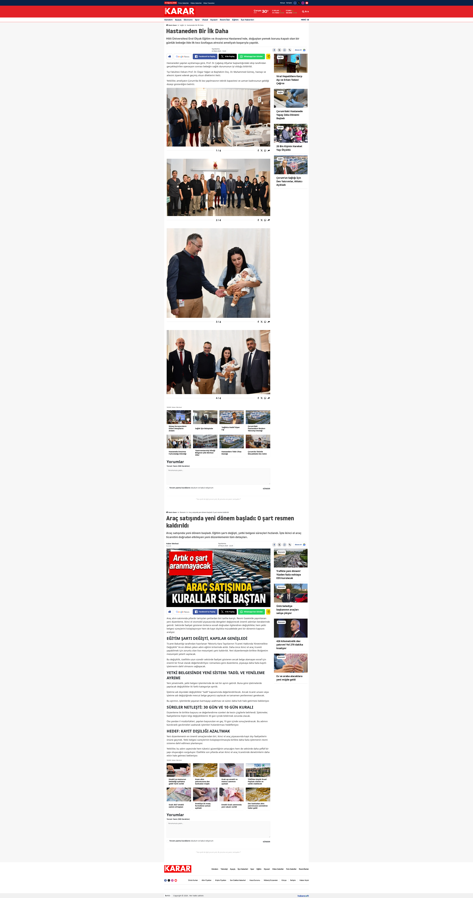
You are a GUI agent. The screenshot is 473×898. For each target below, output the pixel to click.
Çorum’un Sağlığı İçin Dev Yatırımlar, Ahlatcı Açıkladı (289, 181)
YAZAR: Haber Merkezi (174, 407)
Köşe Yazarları (208, 3)
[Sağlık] (291, 63)
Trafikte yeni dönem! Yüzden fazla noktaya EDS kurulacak (288, 574)
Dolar (276, 10)
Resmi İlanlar (304, 869)
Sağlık (182, 25)
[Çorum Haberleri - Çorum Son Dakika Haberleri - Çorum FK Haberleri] (177, 868)
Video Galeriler (196, 3)
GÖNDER (266, 488)
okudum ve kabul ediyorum (191, 488)
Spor (197, 20)
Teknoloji (224, 869)
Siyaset (214, 20)
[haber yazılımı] (303, 895)
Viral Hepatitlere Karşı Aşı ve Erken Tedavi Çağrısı (289, 80)
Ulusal (205, 20)
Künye (282, 3)
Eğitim (235, 20)
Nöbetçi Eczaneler (271, 880)
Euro (289, 10)
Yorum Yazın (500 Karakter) (178, 466)
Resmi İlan (225, 20)
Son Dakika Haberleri (238, 880)
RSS (168, 895)
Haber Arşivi (304, 880)
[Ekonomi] (291, 558)
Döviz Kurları (193, 880)
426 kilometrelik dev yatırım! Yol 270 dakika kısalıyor (289, 645)
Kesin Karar (172, 25)
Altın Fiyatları (206, 880)
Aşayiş (178, 20)
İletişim (289, 3)
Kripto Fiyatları (220, 880)
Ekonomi (188, 20)
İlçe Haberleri (247, 20)
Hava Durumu (255, 880)
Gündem (168, 20)
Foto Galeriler (183, 3)
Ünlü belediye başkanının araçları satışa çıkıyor (287, 609)
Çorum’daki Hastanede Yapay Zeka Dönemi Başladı (289, 115)
